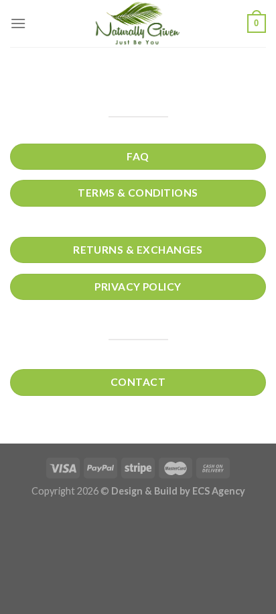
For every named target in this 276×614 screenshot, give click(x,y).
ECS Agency (218, 491)
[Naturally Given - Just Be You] (138, 23)
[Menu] (18, 23)
